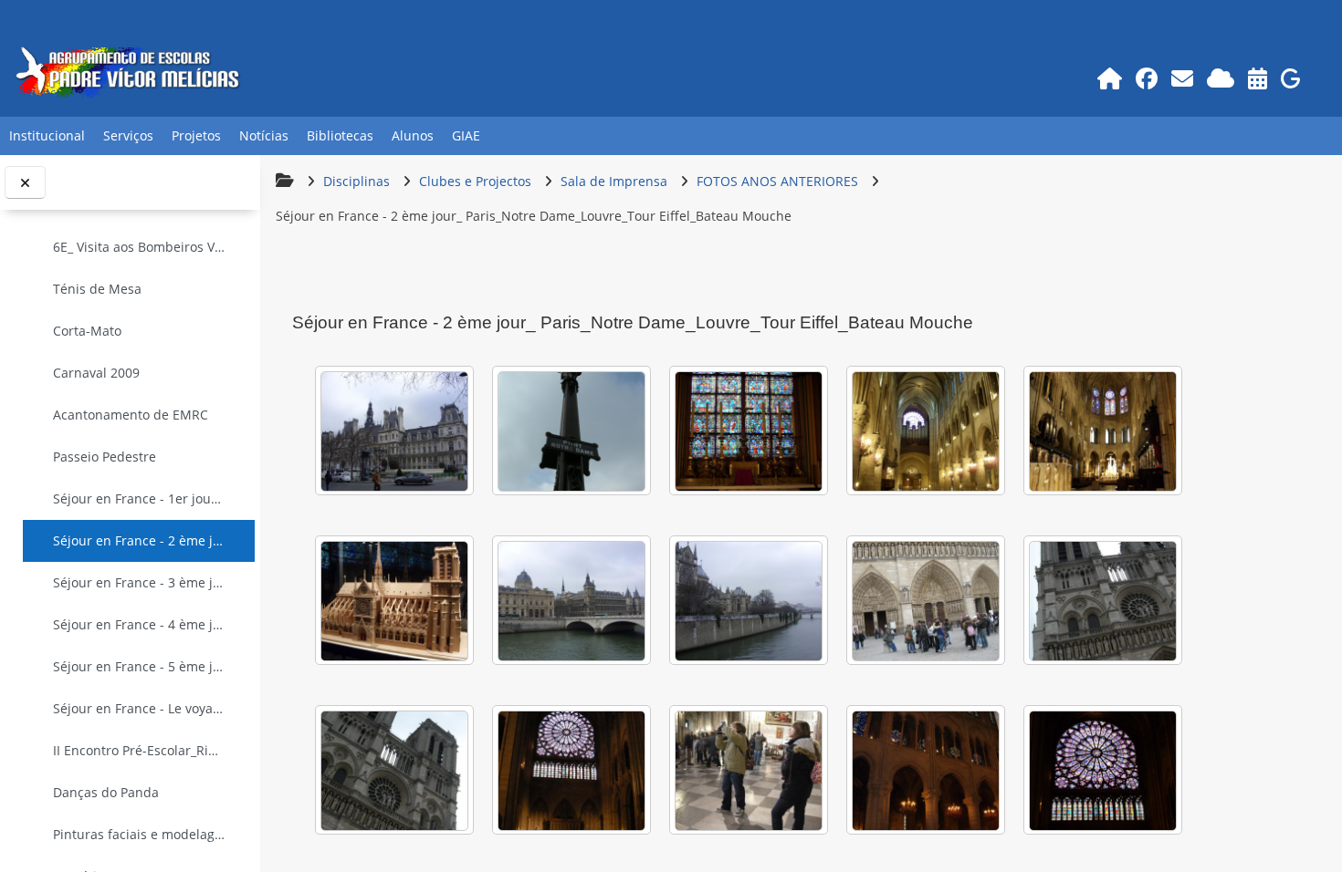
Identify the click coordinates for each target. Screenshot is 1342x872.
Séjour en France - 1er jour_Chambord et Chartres (139, 498)
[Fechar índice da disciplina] (25, 183)
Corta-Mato (87, 330)
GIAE (466, 135)
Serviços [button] (128, 135)
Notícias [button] (263, 135)
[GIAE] (1291, 78)
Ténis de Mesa (97, 288)
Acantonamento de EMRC (130, 414)
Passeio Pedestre (104, 456)
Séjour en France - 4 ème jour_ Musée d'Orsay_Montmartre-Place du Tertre (139, 624)
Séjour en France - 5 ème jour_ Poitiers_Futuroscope (139, 666)
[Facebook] (1147, 78)
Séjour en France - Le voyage (139, 708)
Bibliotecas (340, 135)
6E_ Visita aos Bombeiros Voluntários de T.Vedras (139, 246)
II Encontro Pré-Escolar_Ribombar (139, 750)
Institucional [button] (47, 135)
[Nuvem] (1221, 78)
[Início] (1110, 78)
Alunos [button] (413, 135)
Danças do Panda (106, 792)
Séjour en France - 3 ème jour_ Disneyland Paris (139, 582)
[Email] (1182, 78)
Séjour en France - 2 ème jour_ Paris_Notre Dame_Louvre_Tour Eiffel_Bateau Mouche (139, 540)
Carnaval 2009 (96, 372)
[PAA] (1258, 78)
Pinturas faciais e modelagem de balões (139, 834)
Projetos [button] (196, 135)
